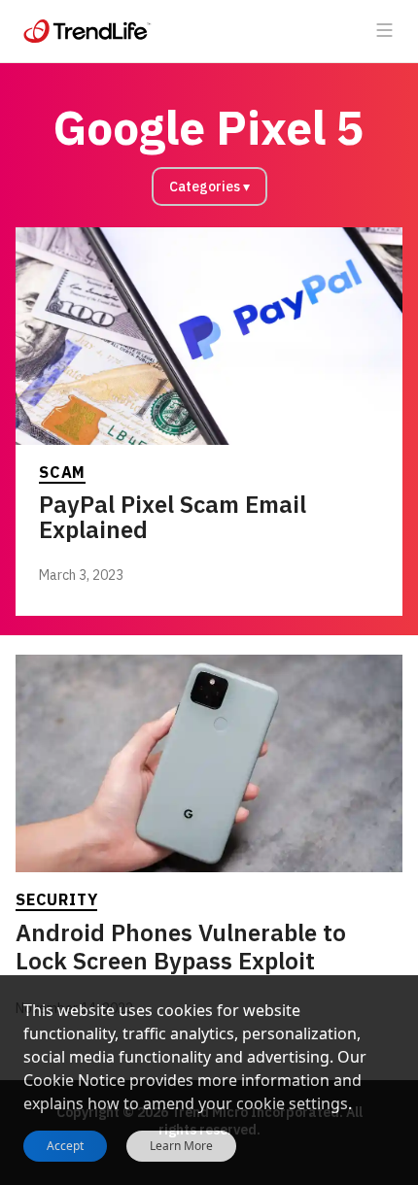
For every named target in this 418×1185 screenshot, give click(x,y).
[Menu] (385, 31)
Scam (62, 472)
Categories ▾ (209, 186)
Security (56, 899)
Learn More (181, 1146)
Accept (65, 1145)
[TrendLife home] (87, 31)
